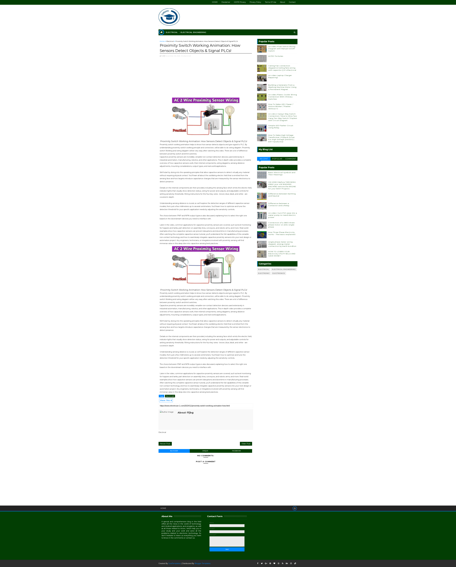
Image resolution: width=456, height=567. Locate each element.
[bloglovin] (274, 563)
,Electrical (187, 56)
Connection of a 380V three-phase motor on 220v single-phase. (281, 225)
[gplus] (266, 563)
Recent (264, 159)
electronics (279, 273)
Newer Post (165, 444)
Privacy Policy (255, 2)
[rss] (282, 563)
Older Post (246, 444)
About (282, 2)
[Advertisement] (206, 78)
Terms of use (270, 2)
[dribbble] (278, 563)
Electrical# (170, 396)
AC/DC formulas (275, 56)
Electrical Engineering (193, 32)
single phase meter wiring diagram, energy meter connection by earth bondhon (282, 244)
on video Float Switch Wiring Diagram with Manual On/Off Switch (281, 49)
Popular (277, 159)
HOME (215, 2)
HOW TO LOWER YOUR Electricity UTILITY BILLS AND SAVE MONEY (282, 254)
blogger (174, 451)
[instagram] (291, 563)
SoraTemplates (174, 563)
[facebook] (257, 563)
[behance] (287, 563)
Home (162, 41)
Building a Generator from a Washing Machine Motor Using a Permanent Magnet (282, 87)
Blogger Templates (203, 563)
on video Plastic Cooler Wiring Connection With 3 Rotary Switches (282, 97)
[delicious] (295, 563)
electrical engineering (284, 269)
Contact (292, 2)
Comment (290, 159)
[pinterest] (270, 563)
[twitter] (262, 563)
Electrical (172, 32)
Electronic (264, 273)
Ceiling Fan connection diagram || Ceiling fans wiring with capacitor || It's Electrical (282, 68)
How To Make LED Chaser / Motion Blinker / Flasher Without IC (280, 106)
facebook (236, 451)
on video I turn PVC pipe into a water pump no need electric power (282, 215)
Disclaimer (225, 2)
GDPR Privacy (240, 2)
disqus (205, 451)
